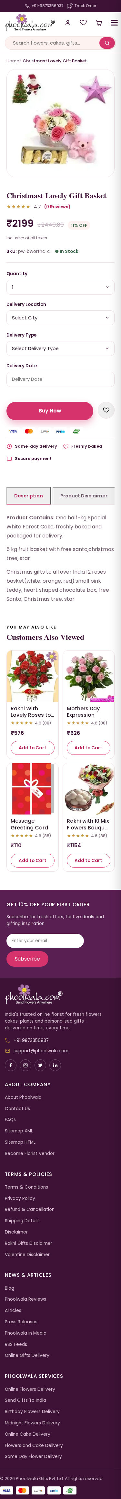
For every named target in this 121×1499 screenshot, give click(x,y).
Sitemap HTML (20, 1142)
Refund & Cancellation (30, 1209)
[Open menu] (114, 22)
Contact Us (17, 1109)
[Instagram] (25, 1065)
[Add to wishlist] (106, 410)
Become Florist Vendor (30, 1153)
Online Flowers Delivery (30, 1389)
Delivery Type (21, 335)
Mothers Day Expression (83, 712)
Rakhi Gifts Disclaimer (28, 1243)
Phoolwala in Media (25, 1333)
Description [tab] (28, 496)
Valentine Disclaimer (27, 1255)
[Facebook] (10, 1065)
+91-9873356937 (47, 5)
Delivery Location (26, 304)
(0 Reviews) (57, 207)
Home (12, 61)
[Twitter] (40, 1065)
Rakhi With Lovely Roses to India (31, 715)
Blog (9, 1288)
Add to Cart (32, 748)
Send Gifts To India (25, 1400)
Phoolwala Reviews (25, 1299)
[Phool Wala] (27, 22)
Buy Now (50, 410)
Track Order (85, 5)
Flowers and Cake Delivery (34, 1445)
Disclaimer (16, 1232)
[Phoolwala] (60, 994)
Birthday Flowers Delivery (32, 1412)
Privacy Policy (20, 1198)
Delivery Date (21, 366)
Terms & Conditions (26, 1187)
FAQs (10, 1120)
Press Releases (21, 1322)
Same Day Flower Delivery (33, 1456)
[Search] (107, 43)
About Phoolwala (23, 1097)
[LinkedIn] (55, 1065)
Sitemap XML (19, 1131)
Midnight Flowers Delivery (32, 1423)
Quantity (16, 274)
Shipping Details (22, 1221)
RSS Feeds (16, 1344)
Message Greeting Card (29, 824)
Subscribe (27, 959)
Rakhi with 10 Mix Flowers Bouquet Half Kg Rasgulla (88, 827)
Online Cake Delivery (27, 1434)
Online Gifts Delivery (27, 1355)
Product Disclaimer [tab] (83, 496)
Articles (13, 1310)
